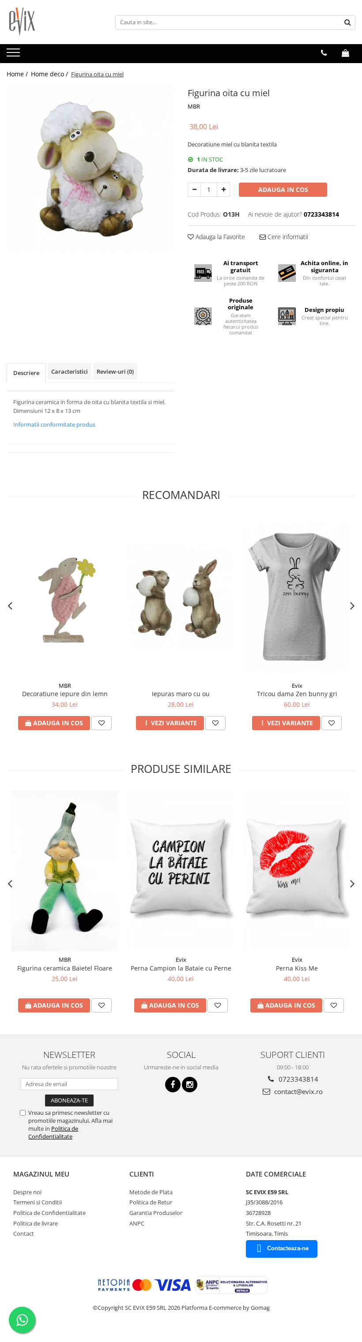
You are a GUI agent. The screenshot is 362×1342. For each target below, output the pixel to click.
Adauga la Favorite (219, 236)
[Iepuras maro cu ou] (180, 596)
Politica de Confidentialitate (53, 1132)
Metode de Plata (151, 1192)
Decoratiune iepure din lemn (65, 694)
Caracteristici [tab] (69, 371)
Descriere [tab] (26, 373)
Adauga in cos (283, 189)
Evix (297, 686)
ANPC (136, 1223)
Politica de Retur (150, 1202)
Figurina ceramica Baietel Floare (64, 968)
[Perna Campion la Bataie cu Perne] (180, 871)
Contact (23, 1233)
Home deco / (50, 74)
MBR (194, 106)
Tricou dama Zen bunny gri (297, 694)
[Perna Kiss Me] (297, 871)
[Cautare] (347, 22)
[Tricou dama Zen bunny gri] (297, 597)
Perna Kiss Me (297, 968)
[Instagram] (189, 1084)
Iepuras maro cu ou (181, 694)
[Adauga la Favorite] (101, 723)
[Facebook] (173, 1084)
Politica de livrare (35, 1223)
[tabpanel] (90, 169)
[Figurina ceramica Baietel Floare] (64, 871)
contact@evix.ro (297, 1091)
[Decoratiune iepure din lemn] (64, 596)
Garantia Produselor (155, 1213)
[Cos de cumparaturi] (345, 53)
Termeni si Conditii (37, 1202)
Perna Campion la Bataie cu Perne (181, 968)
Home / (18, 74)
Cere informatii (287, 236)
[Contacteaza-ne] (324, 53)
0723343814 (297, 1079)
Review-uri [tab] (115, 371)
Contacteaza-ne (288, 1248)
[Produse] (14, 55)
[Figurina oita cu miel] (90, 169)
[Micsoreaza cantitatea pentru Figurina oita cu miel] (194, 190)
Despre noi (27, 1192)
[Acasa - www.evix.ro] (51, 22)
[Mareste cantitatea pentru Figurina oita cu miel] (223, 190)
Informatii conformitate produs (54, 424)
